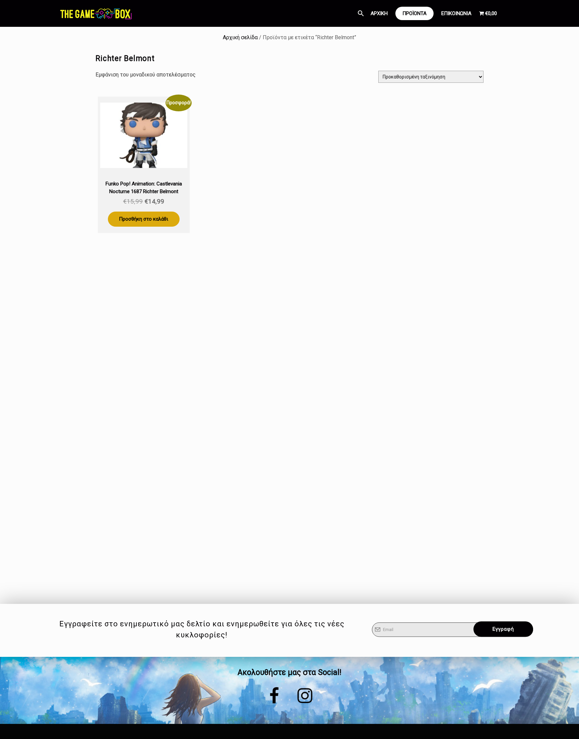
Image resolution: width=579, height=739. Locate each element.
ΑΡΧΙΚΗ (379, 13)
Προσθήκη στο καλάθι (143, 219)
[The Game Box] (95, 13)
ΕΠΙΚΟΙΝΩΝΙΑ (456, 13)
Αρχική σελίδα (240, 37)
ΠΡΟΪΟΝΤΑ (414, 13)
